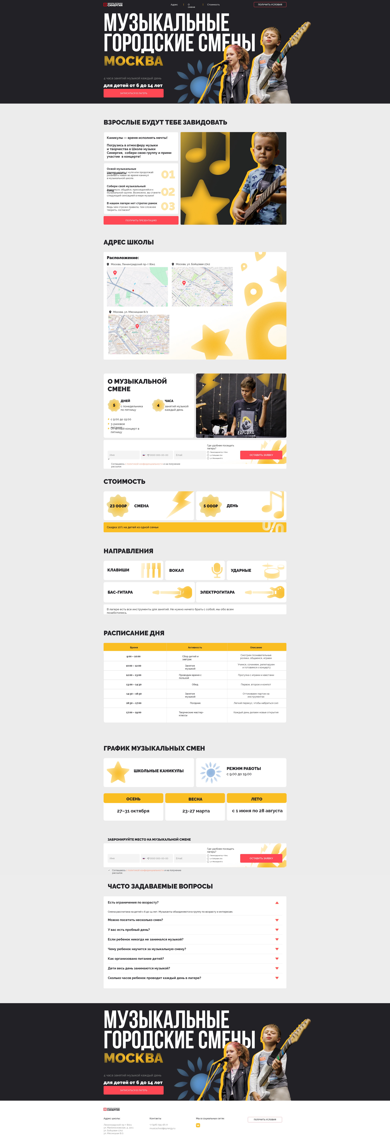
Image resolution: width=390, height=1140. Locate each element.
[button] (270, 4)
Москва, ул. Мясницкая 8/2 (130, 311)
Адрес (174, 4)
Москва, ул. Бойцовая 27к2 (193, 264)
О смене (191, 5)
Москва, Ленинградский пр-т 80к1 (133, 264)
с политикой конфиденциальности (144, 464)
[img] (137, 287)
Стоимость (213, 4)
